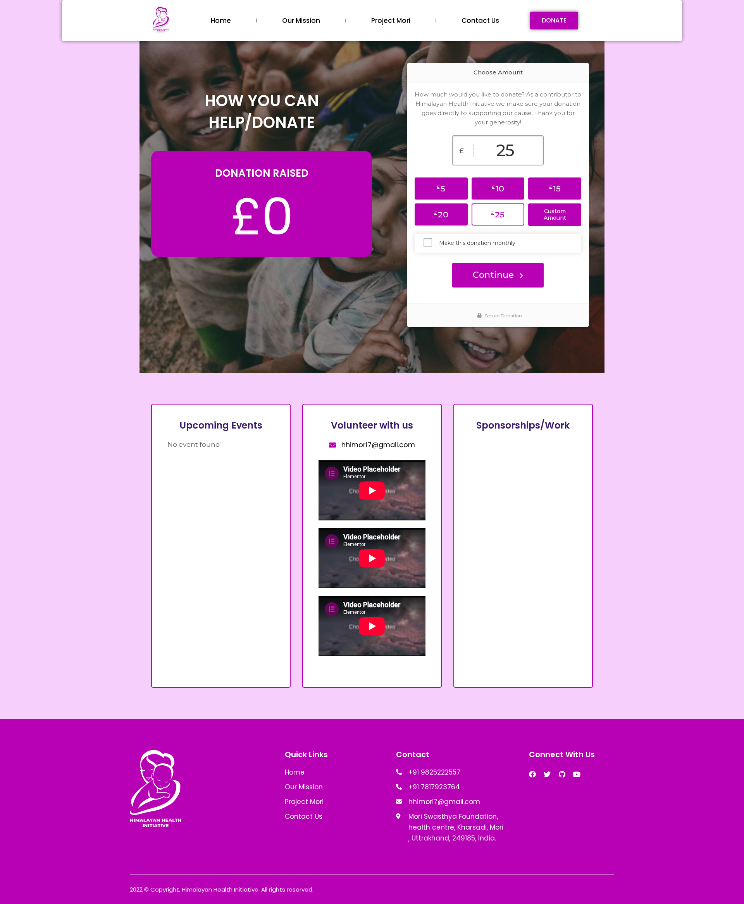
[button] (554, 20)
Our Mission (301, 20)
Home (221, 20)
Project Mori (390, 20)
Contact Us (480, 20)
